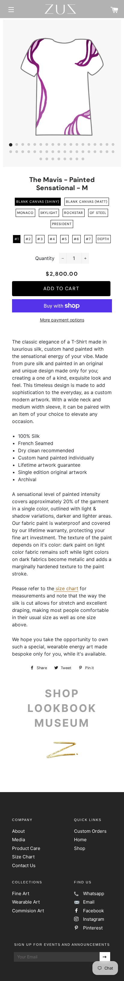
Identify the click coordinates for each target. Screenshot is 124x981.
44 (83, 159)
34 (101, 152)
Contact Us (24, 865)
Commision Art (28, 911)
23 (35, 152)
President (62, 224)
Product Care (26, 848)
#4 (52, 239)
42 (71, 159)
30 (77, 152)
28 (65, 152)
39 (53, 159)
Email (89, 902)
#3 (40, 239)
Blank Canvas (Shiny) (37, 201)
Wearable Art (26, 902)
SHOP (62, 693)
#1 (16, 239)
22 (29, 152)
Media (18, 839)
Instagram (93, 919)
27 (59, 152)
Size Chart (23, 857)
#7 (88, 239)
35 (107, 152)
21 (23, 152)
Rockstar (73, 213)
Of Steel (98, 213)
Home (80, 839)
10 (65, 145)
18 (113, 145)
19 (11, 152)
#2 (28, 239)
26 (53, 152)
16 (101, 145)
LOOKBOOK (62, 708)
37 (41, 159)
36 (113, 152)
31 (83, 152)
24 (41, 152)
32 (89, 152)
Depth (103, 239)
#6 (76, 239)
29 (71, 152)
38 (47, 159)
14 (89, 145)
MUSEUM (62, 722)
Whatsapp (93, 893)
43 (77, 159)
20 (17, 152)
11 (71, 145)
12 (77, 145)
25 (47, 152)
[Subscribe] (105, 957)
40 (59, 159)
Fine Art (20, 893)
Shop (79, 848)
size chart (67, 588)
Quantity (44, 258)
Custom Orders (90, 831)
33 (95, 152)
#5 (64, 239)
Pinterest (93, 928)
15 (95, 145)
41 (65, 159)
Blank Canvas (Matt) (86, 201)
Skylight (49, 213)
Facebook (93, 911)
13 (83, 145)
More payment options (62, 319)
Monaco (25, 213)
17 (107, 145)
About (18, 831)
